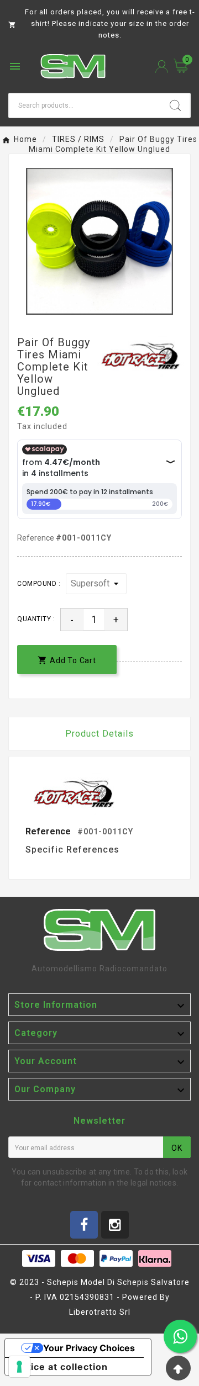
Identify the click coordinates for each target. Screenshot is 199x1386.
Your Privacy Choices (89, 1347)
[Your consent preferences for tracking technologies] (19, 1366)
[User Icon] (161, 66)
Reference (36, 537)
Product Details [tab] (99, 733)
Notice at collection (61, 1366)
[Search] (175, 105)
